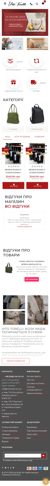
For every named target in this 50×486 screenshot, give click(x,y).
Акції (7, 137)
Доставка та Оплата (35, 383)
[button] (22, 33)
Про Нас (30, 380)
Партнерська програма (37, 431)
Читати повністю (24, 226)
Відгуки (5, 441)
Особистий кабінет (10, 427)
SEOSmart (16, 475)
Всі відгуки (17, 206)
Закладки (6, 434)
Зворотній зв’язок (34, 393)
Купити (14, 186)
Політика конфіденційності (34, 388)
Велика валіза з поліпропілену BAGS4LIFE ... (13, 173)
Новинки (39, 137)
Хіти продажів (22, 137)
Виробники (32, 427)
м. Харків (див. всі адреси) (9, 415)
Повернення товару (10, 438)
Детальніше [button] (31, 279)
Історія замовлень (9, 431)
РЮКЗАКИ (37, 129)
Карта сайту (32, 434)
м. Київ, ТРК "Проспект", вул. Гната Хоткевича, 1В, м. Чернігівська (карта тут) (12, 406)
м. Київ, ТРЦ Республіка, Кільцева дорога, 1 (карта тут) (12, 395)
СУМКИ (13, 129)
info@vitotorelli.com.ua (11, 389)
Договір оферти (34, 376)
